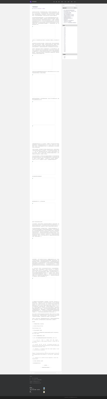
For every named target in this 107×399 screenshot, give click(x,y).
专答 (65, 1)
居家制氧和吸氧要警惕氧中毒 (68, 18)
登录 (64, 57)
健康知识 (44, 8)
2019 (65, 35)
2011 (64, 43)
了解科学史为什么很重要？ (68, 21)
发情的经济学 (66, 19)
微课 (68, 1)
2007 (65, 45)
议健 (58, 1)
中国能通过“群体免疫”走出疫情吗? (69, 15)
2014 (65, 41)
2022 (65, 32)
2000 (65, 49)
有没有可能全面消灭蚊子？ (68, 13)
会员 (74, 1)
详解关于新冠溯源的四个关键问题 (69, 14)
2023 (65, 31)
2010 (65, 44)
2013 (65, 42)
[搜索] (76, 5)
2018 (65, 36)
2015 (65, 40)
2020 (65, 34)
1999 (65, 50)
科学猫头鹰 (40, 8)
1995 (65, 51)
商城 (71, 1)
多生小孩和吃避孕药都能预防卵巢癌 (69, 10)
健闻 (56, 1)
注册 (64, 56)
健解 (62, 1)
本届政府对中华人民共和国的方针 (69, 20)
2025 (65, 28)
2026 (65, 27)
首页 (54, 1)
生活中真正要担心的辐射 (67, 12)
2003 (65, 48)
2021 (65, 33)
